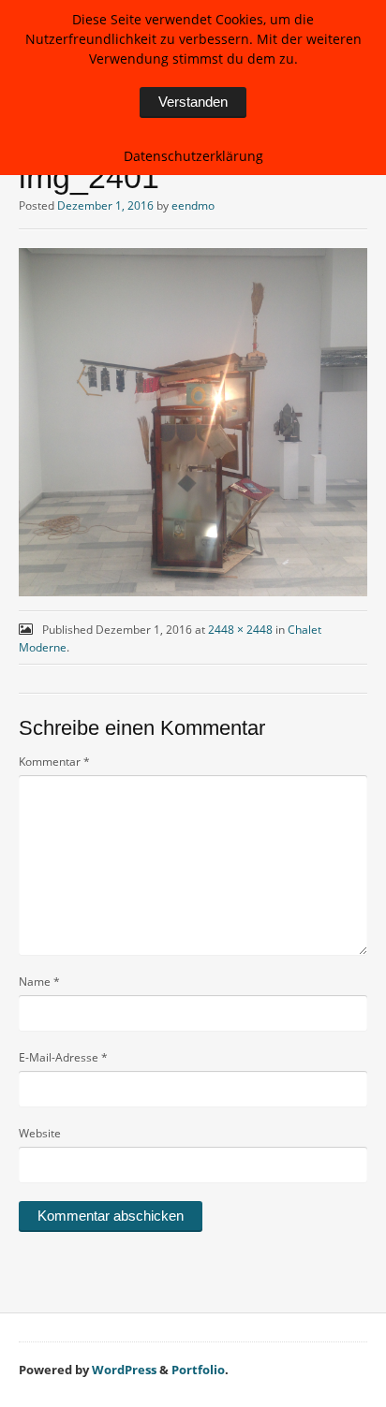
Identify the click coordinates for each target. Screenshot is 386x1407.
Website (40, 1133)
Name (39, 981)
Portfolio (198, 1369)
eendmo (193, 205)
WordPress (124, 1369)
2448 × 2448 (240, 630)
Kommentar (54, 761)
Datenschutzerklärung (193, 156)
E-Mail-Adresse (63, 1057)
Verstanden (193, 102)
